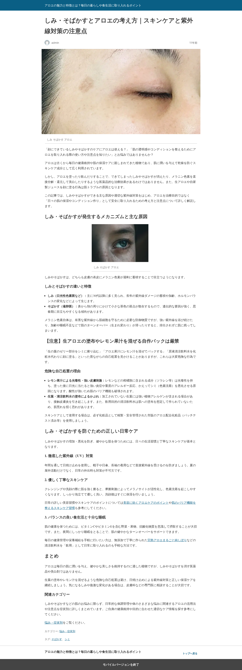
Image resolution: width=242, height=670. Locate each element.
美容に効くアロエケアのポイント (146, 502)
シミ (67, 639)
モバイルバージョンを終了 (121, 664)
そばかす (56, 639)
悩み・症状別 (54, 622)
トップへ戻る (190, 653)
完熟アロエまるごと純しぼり (167, 540)
